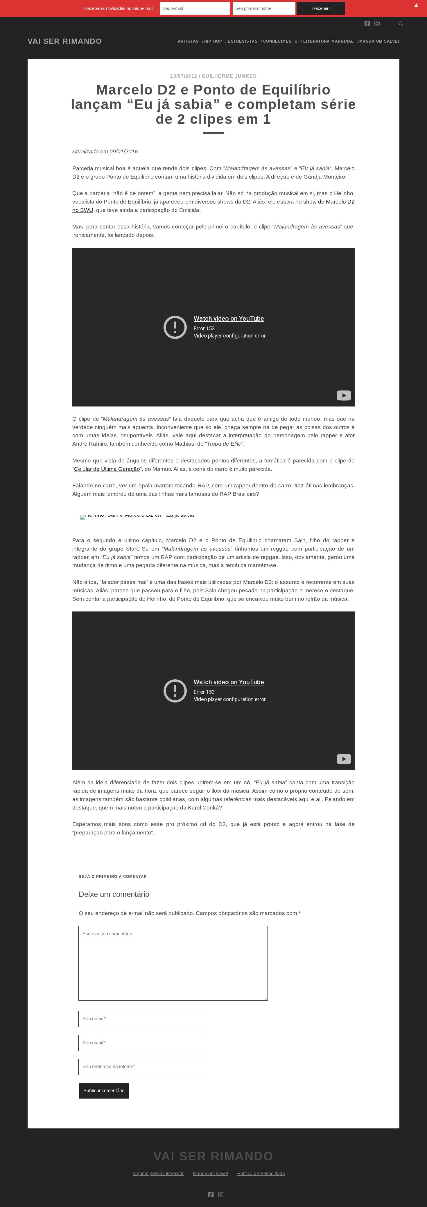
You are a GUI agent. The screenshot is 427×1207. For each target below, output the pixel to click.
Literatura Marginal (328, 41)
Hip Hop (213, 41)
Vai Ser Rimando (65, 41)
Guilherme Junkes (229, 76)
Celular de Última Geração (107, 469)
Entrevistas (242, 41)
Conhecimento (280, 41)
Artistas (188, 41)
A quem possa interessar (158, 1173)
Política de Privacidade (261, 1173)
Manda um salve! (379, 41)
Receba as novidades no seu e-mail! (118, 8)
